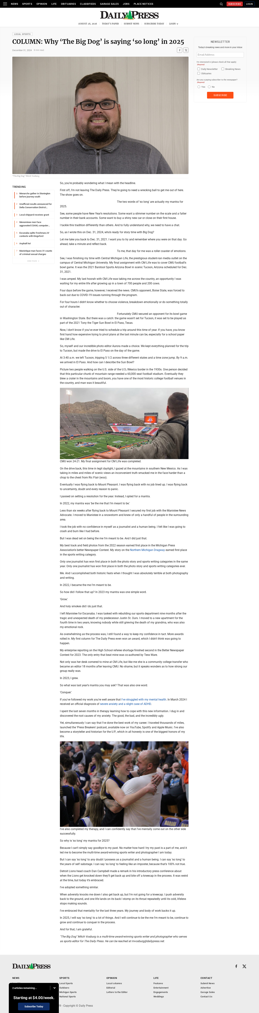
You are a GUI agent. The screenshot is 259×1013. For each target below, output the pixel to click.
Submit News (131, 24)
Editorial (110, 987)
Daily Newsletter (209, 69)
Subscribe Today (154, 24)
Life (54, 3)
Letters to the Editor (117, 992)
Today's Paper (110, 24)
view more (32, 261)
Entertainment (160, 987)
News (14, 3)
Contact (206, 978)
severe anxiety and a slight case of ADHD (125, 704)
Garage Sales (109, 3)
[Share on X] (185, 50)
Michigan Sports (68, 992)
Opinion (41, 3)
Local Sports (22, 34)
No (213, 87)
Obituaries (68, 3)
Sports (27, 3)
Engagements (160, 992)
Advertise (206, 987)
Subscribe (234, 4)
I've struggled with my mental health (143, 699)
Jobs (126, 3)
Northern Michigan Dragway (147, 550)
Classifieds (88, 3)
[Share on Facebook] (179, 50)
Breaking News (233, 69)
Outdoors (64, 987)
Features (158, 983)
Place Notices (143, 3)
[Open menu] (5, 4)
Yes (202, 87)
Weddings (158, 996)
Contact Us (206, 996)
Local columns (114, 983)
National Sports (67, 996)
